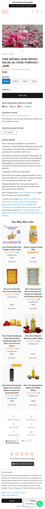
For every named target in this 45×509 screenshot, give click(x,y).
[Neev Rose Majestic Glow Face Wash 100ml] (33, 323)
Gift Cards (31, 435)
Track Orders (14, 427)
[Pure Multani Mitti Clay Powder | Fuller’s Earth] (12, 234)
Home (4, 54)
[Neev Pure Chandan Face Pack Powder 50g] (12, 276)
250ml (15, 81)
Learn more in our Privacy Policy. (14, 493)
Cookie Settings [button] (22, 506)
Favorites (31, 427)
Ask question (26, 69)
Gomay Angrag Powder (27, 193)
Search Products (13, 420)
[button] (22, 5)
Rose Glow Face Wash (27, 199)
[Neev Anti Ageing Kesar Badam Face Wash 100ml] (33, 373)
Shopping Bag (13, 435)
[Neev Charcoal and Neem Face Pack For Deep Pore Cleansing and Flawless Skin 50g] (33, 276)
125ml (25, 81)
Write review (16, 69)
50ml (34, 81)
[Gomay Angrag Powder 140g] (33, 234)
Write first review (23, 464)
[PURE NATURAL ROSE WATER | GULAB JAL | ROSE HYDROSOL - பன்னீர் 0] (22, 36)
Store (11, 54)
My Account (31, 420)
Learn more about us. (10, 495)
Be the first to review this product (22, 459)
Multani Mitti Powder (29, 207)
